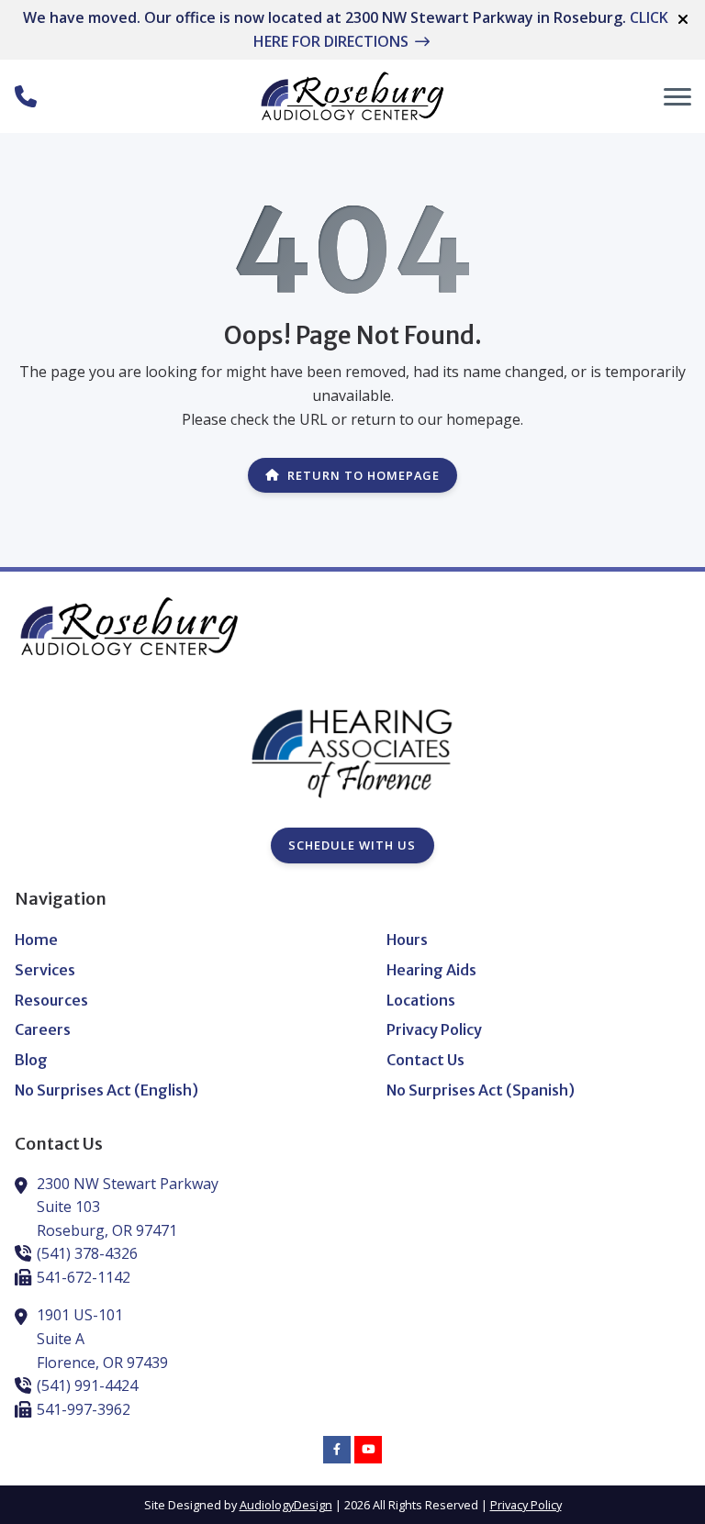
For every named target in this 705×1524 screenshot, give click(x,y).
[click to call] (26, 96)
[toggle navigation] (677, 96)
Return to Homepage (363, 475)
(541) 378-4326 (87, 1253)
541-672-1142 (83, 1277)
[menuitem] (167, 940)
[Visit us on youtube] (368, 1449)
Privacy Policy (526, 1504)
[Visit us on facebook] (337, 1449)
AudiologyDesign (286, 1504)
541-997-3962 (83, 1409)
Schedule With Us (352, 845)
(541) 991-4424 (87, 1385)
